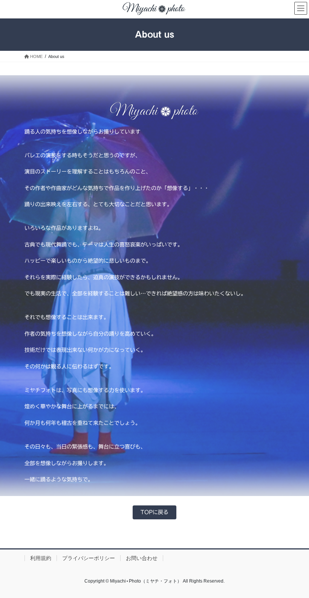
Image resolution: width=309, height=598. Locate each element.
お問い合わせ (142, 558)
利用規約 (40, 558)
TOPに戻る (154, 512)
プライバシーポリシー (88, 558)
